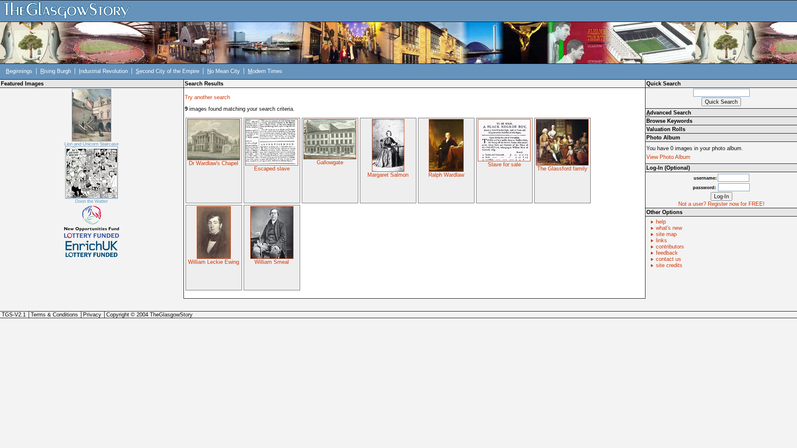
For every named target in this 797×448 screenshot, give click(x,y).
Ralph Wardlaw (446, 175)
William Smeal (271, 262)
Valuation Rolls (665, 129)
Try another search (207, 97)
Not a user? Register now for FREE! (721, 204)
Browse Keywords (669, 121)
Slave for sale (504, 164)
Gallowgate (330, 162)
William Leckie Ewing (213, 262)
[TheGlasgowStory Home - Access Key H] (69, 10)
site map (666, 234)
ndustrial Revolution (103, 71)
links (661, 240)
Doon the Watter (91, 201)
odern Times (265, 71)
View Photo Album (668, 157)
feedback (667, 253)
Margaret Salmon (387, 175)
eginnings (19, 71)
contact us (668, 259)
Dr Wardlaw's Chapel (213, 163)
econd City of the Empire (167, 71)
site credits (669, 265)
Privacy (92, 315)
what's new (669, 228)
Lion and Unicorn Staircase (91, 143)
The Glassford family (562, 169)
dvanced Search (668, 113)
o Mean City (223, 71)
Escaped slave (272, 169)
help (661, 222)
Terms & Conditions (54, 315)
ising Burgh (55, 71)
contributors (670, 246)
